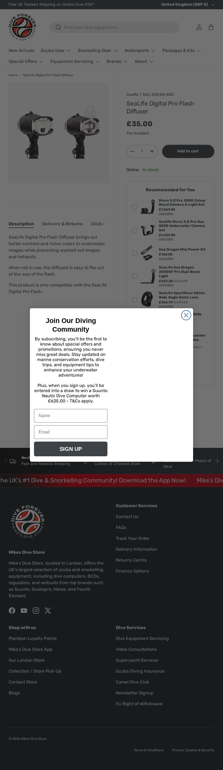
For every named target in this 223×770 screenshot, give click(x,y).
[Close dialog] (186, 315)
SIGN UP (71, 449)
